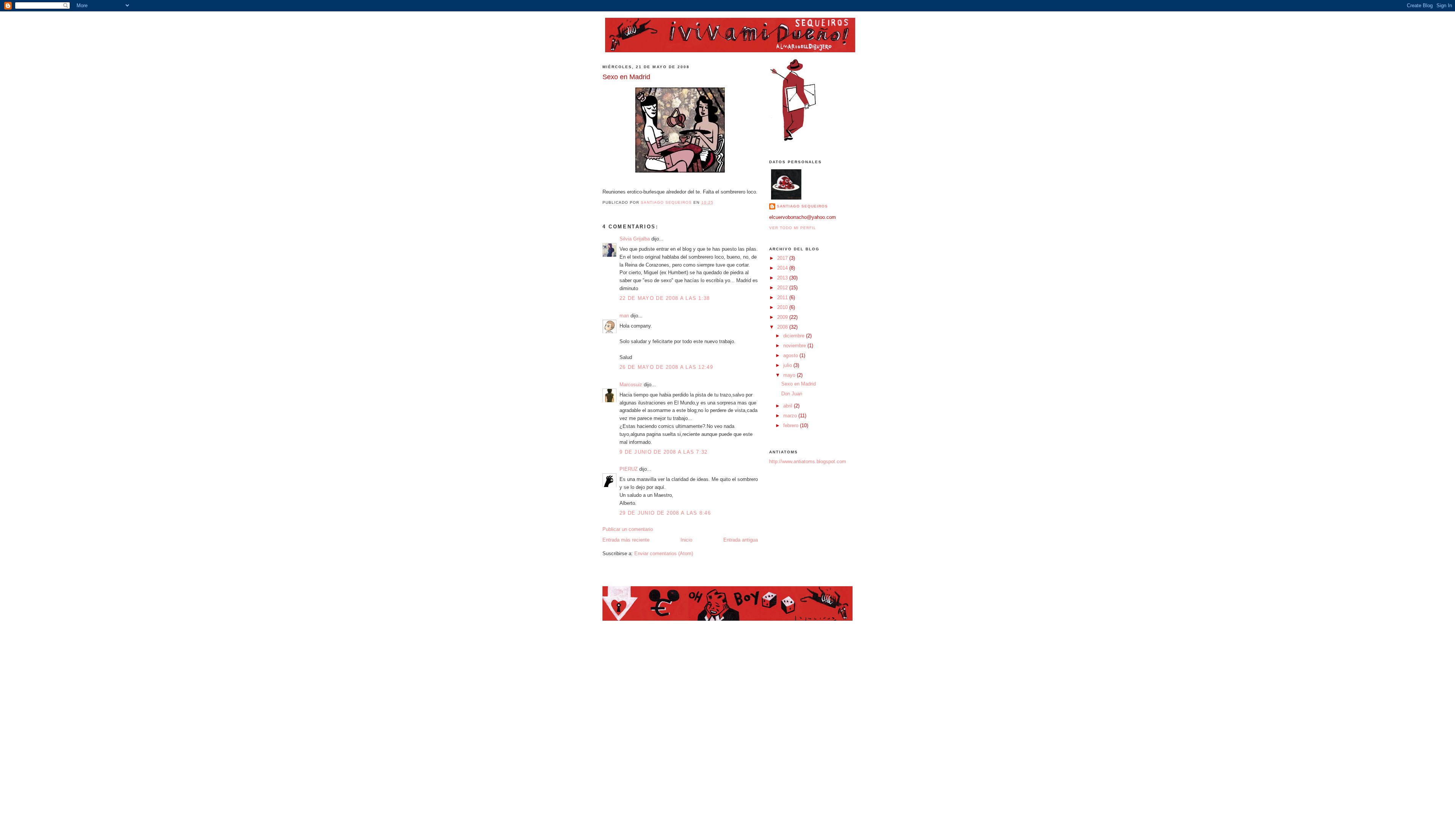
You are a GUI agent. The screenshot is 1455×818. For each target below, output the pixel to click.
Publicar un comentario (627, 529)
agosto (791, 355)
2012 (783, 287)
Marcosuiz (631, 384)
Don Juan (791, 394)
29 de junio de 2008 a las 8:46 (665, 513)
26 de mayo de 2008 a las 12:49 (666, 367)
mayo (790, 375)
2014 (783, 268)
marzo (790, 415)
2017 (783, 258)
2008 (783, 327)
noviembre (795, 345)
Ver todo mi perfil (792, 228)
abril (788, 406)
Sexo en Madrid (798, 384)
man (624, 315)
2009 (783, 317)
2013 (783, 278)
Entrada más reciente (625, 540)
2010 (783, 307)
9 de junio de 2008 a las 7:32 (664, 452)
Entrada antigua (740, 540)
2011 (783, 297)
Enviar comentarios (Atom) (663, 553)
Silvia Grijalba (635, 239)
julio (788, 365)
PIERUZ (629, 469)
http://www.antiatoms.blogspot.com (807, 461)
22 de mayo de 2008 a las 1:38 (665, 298)
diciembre (794, 336)
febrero (791, 425)
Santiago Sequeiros (802, 206)
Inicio (686, 540)
